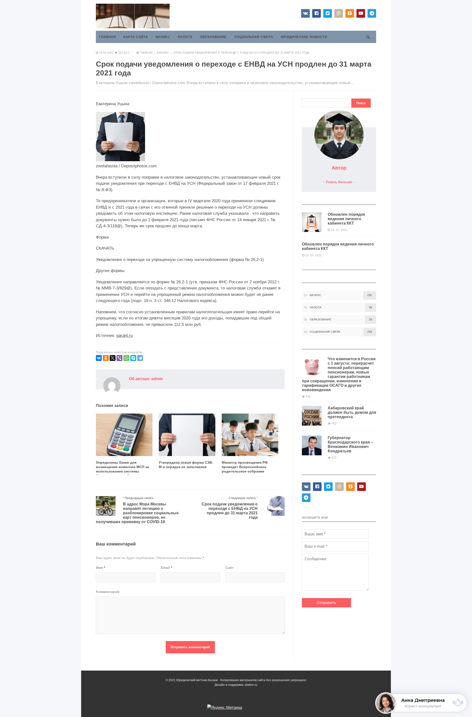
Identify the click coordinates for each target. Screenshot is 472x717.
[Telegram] (140, 358)
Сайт (229, 568)
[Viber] (119, 358)
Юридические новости (304, 37)
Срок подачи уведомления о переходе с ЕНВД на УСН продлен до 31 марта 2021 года (230, 510)
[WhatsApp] (126, 358)
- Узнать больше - (339, 182)
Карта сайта (135, 37)
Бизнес (163, 37)
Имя (100, 568)
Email (166, 568)
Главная (107, 37)
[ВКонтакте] (99, 358)
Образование (213, 37)
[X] (113, 358)
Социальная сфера (253, 37)
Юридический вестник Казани (133, 16)
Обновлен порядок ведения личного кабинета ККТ (346, 218)
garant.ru (124, 335)
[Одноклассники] (106, 358)
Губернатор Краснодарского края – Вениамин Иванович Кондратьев (350, 444)
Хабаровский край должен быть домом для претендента (352, 412)
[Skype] (133, 358)
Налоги (185, 37)
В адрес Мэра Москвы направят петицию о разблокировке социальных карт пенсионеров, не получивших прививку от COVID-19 (137, 513)
